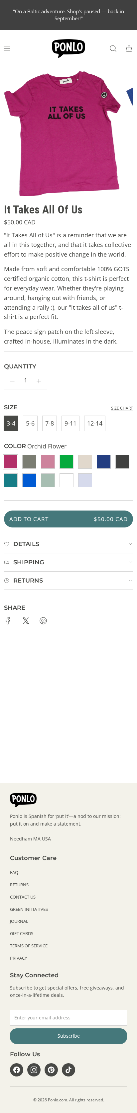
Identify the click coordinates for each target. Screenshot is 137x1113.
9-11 (70, 423)
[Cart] (129, 48)
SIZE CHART (122, 408)
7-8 (49, 423)
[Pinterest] (51, 1069)
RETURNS (19, 885)
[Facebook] (16, 1069)
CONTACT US (23, 897)
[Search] (113, 48)
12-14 (94, 423)
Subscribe (69, 1036)
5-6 (30, 423)
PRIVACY (18, 958)
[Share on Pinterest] (43, 622)
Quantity (20, 366)
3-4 (11, 423)
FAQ (14, 872)
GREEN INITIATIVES (29, 909)
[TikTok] (68, 1069)
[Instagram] (34, 1069)
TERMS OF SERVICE (29, 946)
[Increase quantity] (39, 381)
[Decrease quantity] (12, 381)
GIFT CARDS (21, 933)
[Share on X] (26, 622)
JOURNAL (19, 921)
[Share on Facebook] (8, 622)
